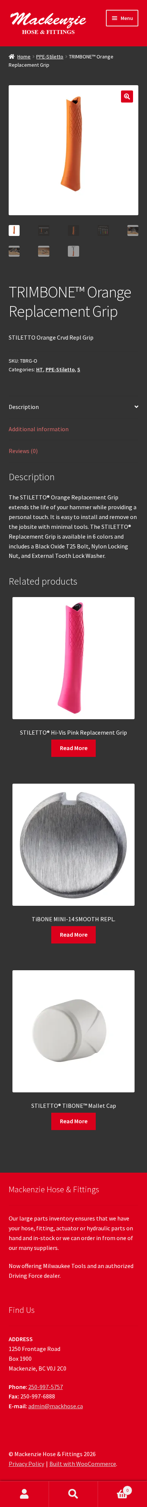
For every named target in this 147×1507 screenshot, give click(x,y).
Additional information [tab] (39, 429)
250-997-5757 (45, 1387)
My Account (24, 1494)
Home (24, 56)
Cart (113, 1487)
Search (73, 1494)
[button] (127, 96)
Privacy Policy (26, 1463)
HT (39, 369)
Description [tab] (24, 406)
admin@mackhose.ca (55, 1406)
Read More (73, 748)
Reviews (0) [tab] (23, 451)
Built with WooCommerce (82, 1463)
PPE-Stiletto (49, 56)
